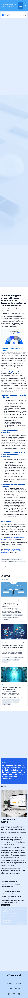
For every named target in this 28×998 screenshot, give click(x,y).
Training (9, 988)
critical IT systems (6, 704)
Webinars (18, 983)
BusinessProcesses (7, 617)
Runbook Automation (18, 657)
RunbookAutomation (16, 559)
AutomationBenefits (13, 561)
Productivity (4, 561)
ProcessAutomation (6, 559)
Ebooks (9, 983)
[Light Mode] (9, 994)
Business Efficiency (7, 659)
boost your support (7, 702)
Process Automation (18, 615)
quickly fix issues (6, 699)
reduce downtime (15, 699)
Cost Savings (16, 659)
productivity (16, 702)
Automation (22, 561)
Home (9, 979)
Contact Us (18, 988)
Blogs (18, 979)
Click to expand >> (20, 5)
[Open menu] (25, 15)
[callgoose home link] (3, 15)
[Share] (16, 308)
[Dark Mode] (20, 15)
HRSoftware (15, 617)
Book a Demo (5, 905)
